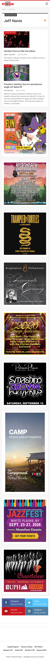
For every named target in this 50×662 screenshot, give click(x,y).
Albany (7, 66)
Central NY (19, 650)
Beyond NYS (41, 650)
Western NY (8, 650)
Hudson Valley (26, 647)
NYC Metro (38, 647)
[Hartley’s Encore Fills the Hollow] (16, 39)
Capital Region (13, 647)
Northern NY (30, 650)
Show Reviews (10, 33)
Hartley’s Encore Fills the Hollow (19, 51)
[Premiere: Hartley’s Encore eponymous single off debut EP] (16, 72)
